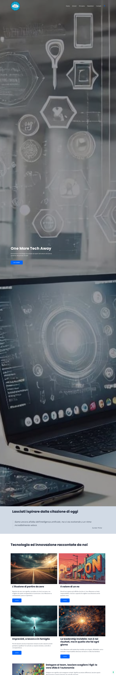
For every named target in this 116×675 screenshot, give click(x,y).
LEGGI (17, 600)
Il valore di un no (69, 586)
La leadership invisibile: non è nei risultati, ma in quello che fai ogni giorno (79, 641)
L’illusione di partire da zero (28, 586)
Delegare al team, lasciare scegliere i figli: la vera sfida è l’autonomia (71, 666)
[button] (104, 6)
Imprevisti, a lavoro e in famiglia (31, 638)
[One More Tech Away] (15, 6)
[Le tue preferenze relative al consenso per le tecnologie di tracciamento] (113, 672)
